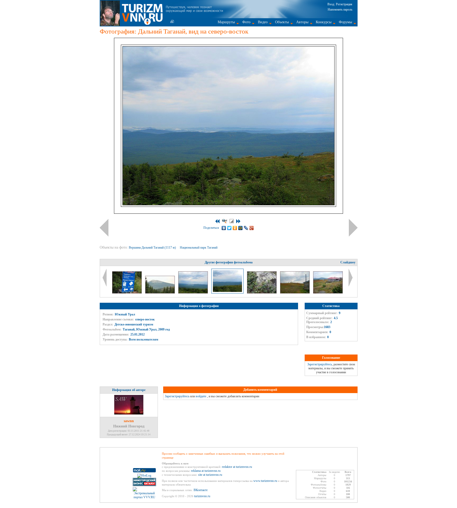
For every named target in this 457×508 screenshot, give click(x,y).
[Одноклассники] (235, 228)
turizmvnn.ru (202, 496)
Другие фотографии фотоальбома (229, 262)
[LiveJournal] (246, 228)
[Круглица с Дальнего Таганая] (160, 292)
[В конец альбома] (238, 221)
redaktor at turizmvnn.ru (237, 467)
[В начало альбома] (217, 221)
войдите (201, 396)
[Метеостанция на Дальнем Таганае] (328, 292)
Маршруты (226, 22)
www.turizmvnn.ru (265, 481)
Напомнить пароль (340, 9)
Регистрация (344, 4)
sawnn (129, 421)
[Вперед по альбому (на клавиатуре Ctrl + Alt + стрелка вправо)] (353, 227)
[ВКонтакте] (224, 228)
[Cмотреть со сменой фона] (232, 221)
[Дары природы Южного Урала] (262, 292)
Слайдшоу (347, 262)
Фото (246, 22)
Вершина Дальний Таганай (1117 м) (153, 247)
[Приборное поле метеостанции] (295, 292)
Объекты (282, 22)
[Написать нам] (172, 21)
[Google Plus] (251, 228)
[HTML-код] (224, 221)
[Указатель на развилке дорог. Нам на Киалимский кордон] (127, 292)
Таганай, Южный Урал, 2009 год (146, 329)
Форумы (345, 22)
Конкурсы (323, 22)
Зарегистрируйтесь (319, 364)
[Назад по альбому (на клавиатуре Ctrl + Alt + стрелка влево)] (104, 227)
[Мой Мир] (240, 228)
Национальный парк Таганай (199, 247)
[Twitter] (229, 228)
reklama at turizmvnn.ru (206, 471)
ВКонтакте (201, 490)
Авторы (302, 22)
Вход (330, 4)
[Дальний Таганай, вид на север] (193, 292)
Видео (263, 22)
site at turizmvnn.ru (210, 475)
